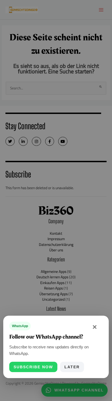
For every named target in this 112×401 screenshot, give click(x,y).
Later (72, 367)
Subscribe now (33, 367)
